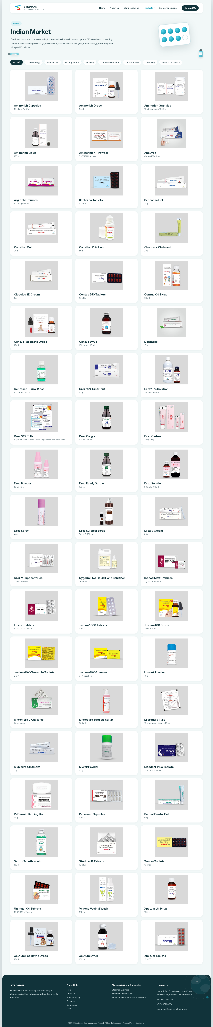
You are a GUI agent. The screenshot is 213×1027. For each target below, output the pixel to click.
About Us (114, 8)
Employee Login (168, 8)
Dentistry (150, 62)
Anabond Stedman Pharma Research (129, 997)
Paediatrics (52, 62)
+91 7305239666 (165, 1004)
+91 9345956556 (165, 999)
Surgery (90, 62)
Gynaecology (33, 62)
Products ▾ (149, 8)
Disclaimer (140, 1023)
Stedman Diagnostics (122, 993)
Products (71, 1001)
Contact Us (190, 8)
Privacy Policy (128, 1023)
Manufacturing (131, 8)
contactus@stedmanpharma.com (172, 1009)
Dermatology (132, 62)
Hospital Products (171, 62)
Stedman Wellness (120, 990)
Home (102, 8)
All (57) (16, 62)
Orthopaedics (72, 62)
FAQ (69, 1009)
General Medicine (110, 62)
